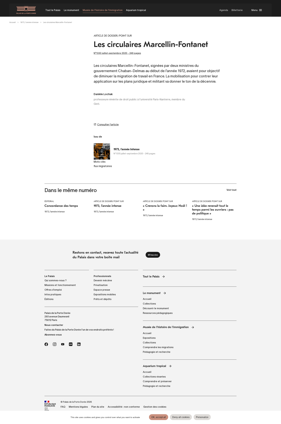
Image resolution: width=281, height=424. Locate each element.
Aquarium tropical (136, 10)
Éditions (48, 299)
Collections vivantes (154, 376)
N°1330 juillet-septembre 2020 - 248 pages (117, 53)
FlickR (70, 344)
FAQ (63, 406)
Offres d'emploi (53, 289)
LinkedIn (79, 344)
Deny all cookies (181, 417)
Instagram (54, 344)
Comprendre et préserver (157, 381)
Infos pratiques (52, 294)
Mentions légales (78, 406)
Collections (149, 303)
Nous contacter (53, 325)
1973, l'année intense (29, 22)
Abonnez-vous (53, 334)
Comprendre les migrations (158, 347)
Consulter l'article (108, 124)
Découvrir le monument (156, 308)
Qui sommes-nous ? (55, 280)
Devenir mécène (103, 280)
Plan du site (97, 406)
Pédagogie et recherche (156, 352)
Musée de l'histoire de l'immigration (102, 10)
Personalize (202, 417)
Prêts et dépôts (102, 299)
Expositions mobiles (105, 294)
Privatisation (101, 285)
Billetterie (237, 10)
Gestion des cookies (154, 406)
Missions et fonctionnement (60, 285)
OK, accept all (158, 417)
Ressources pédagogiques (158, 313)
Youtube (62, 344)
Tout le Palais (52, 10)
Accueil (12, 22)
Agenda (223, 10)
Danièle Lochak (103, 94)
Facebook (46, 344)
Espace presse (102, 289)
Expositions (149, 338)
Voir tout (232, 190)
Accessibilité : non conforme (124, 406)
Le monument (71, 10)
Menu (254, 10)
